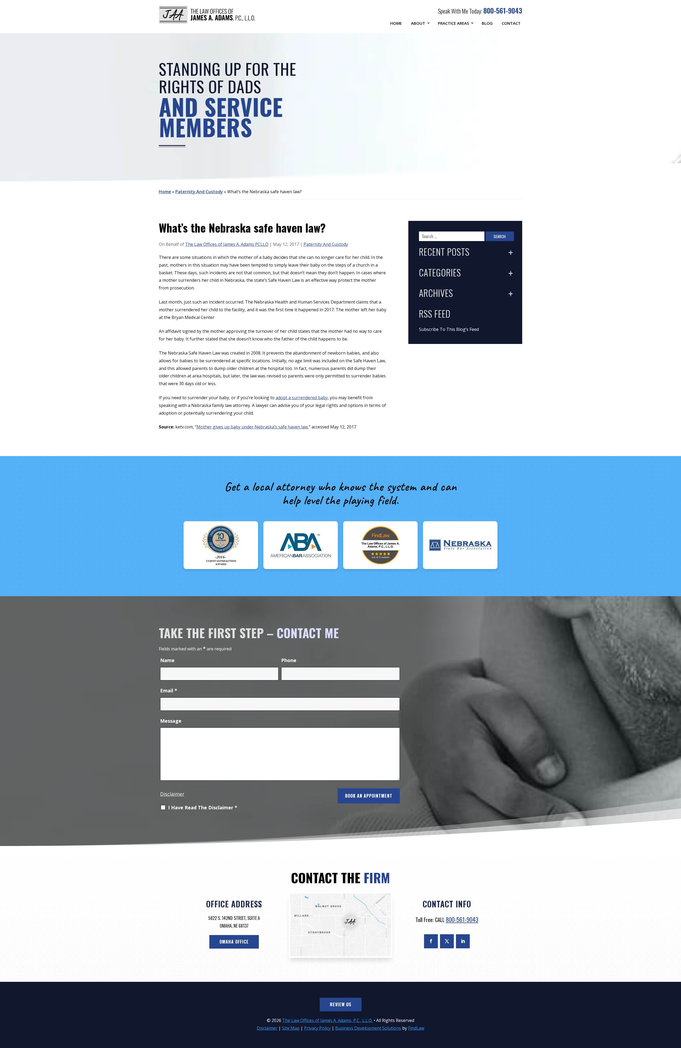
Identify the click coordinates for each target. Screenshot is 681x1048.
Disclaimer (172, 794)
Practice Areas (453, 23)
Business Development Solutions (368, 1028)
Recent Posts (444, 252)
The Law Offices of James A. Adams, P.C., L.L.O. (327, 1020)
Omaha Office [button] (234, 941)
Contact (511, 23)
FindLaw (416, 1028)
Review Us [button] (340, 1004)
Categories (440, 273)
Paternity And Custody (326, 244)
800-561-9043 (502, 10)
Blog (487, 23)
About (418, 23)
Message (170, 721)
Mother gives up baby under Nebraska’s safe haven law (252, 427)
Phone (288, 660)
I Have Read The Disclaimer (202, 807)
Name (167, 660)
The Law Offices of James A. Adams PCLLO (226, 244)
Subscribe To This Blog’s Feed (449, 329)
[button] (675, 1009)
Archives (436, 294)
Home (396, 23)
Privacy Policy (317, 1028)
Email (168, 690)
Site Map (291, 1028)
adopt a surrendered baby (302, 398)
